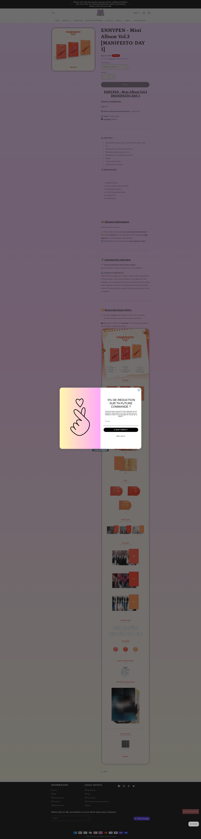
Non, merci (121, 436)
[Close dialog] (139, 390)
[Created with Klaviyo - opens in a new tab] (100, 450)
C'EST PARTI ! (121, 430)
